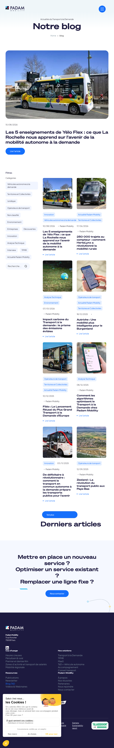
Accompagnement (68, 667)
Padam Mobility (67, 226)
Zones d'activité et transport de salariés (26, 664)
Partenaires (64, 683)
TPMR (61, 658)
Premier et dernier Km (17, 661)
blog (62, 35)
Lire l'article (15, 151)
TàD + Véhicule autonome (71, 664)
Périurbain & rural (14, 658)
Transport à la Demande (70, 655)
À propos (62, 677)
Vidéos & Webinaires (16, 686)
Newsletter (11, 680)
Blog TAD (10, 683)
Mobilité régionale (15, 667)
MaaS (61, 661)
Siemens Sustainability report (77, 725)
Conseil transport (67, 670)
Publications (12, 677)
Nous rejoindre (65, 686)
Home (53, 35)
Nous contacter (57, 593)
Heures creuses (14, 655)
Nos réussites (65, 680)
